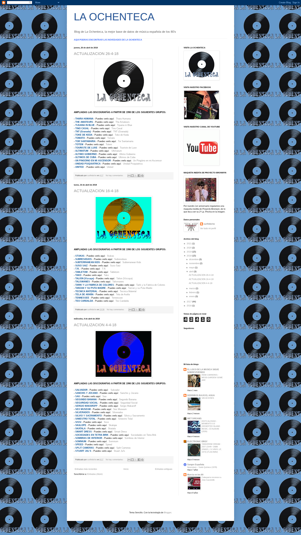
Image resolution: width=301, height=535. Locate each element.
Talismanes (118, 281)
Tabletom (114, 272)
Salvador (115, 390)
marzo (192, 288)
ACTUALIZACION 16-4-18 (96, 191)
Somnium (113, 441)
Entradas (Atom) (95, 474)
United (110, 167)
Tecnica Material (128, 291)
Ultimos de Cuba (127, 157)
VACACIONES (208, 398)
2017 (189, 301)
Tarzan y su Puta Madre (140, 288)
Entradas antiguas (163, 469)
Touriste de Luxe (128, 147)
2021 (189, 243)
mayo (192, 267)
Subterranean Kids (131, 262)
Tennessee (117, 297)
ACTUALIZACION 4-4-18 (95, 325)
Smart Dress (120, 431)
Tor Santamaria (125, 141)
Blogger (167, 512)
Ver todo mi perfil (208, 228)
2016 (189, 305)
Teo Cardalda (122, 301)
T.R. (104, 268)
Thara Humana (123, 118)
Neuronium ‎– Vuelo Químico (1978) (202, 467)
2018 (189, 256)
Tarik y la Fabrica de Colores (150, 285)
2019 (189, 252)
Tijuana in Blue (124, 125)
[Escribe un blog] (132, 175)
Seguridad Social (128, 402)
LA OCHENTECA (114, 17)
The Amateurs (122, 122)
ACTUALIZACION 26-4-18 (96, 53)
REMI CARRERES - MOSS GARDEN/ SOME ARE (212, 377)
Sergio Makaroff (128, 406)
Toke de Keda (122, 135)
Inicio (126, 469)
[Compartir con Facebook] (139, 175)
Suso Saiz (115, 265)
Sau (104, 396)
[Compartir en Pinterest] (142, 175)
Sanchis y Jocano (129, 393)
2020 (189, 248)
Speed (109, 444)
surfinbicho (209, 224)
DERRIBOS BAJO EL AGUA (201, 395)
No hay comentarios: (115, 175)
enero (192, 296)
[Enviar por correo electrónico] (129, 175)
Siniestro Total (125, 418)
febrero (192, 292)
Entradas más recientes (86, 469)
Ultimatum (116, 151)
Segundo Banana (127, 399)
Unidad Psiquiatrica (132, 163)
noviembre (194, 263)
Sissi (106, 422)
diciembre (194, 259)
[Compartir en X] (135, 175)
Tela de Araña (123, 294)
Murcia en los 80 (195, 474)
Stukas (110, 256)
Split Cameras (123, 447)
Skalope (113, 425)
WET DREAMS (194, 418)
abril (191, 271)
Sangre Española (195, 464)
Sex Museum (120, 409)
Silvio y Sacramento (134, 415)
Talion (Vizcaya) (124, 278)
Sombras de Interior (134, 438)
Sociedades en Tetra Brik (143, 435)
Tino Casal (116, 128)
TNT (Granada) (120, 131)
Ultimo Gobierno (127, 154)
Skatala (112, 428)
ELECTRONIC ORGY (197, 441)
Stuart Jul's (119, 451)
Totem (109, 144)
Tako (106, 275)
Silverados (117, 412)
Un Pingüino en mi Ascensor (147, 160)
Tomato (111, 138)
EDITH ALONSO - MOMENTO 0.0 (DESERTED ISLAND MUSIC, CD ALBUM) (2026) (211, 426)
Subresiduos (120, 259)
